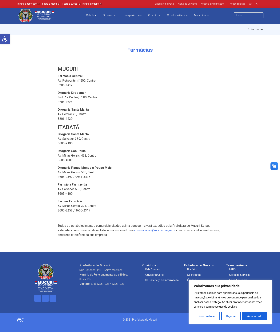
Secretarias (194, 274)
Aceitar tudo (254, 316)
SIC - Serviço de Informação (162, 280)
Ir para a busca (71, 3)
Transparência (131, 15)
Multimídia (200, 15)
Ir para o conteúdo (28, 3)
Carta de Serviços (239, 274)
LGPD (232, 269)
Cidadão (153, 15)
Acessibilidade (237, 4)
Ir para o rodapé (91, 3)
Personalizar (207, 316)
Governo (108, 15)
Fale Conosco (153, 269)
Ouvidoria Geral (176, 15)
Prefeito (192, 269)
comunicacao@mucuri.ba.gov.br (154, 230)
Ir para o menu (50, 3)
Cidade (90, 15)
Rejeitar (231, 316)
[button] (5, 39)
